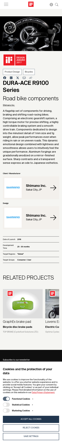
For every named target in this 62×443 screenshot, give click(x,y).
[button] (50, 4)
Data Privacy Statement (43, 393)
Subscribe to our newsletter (16, 360)
